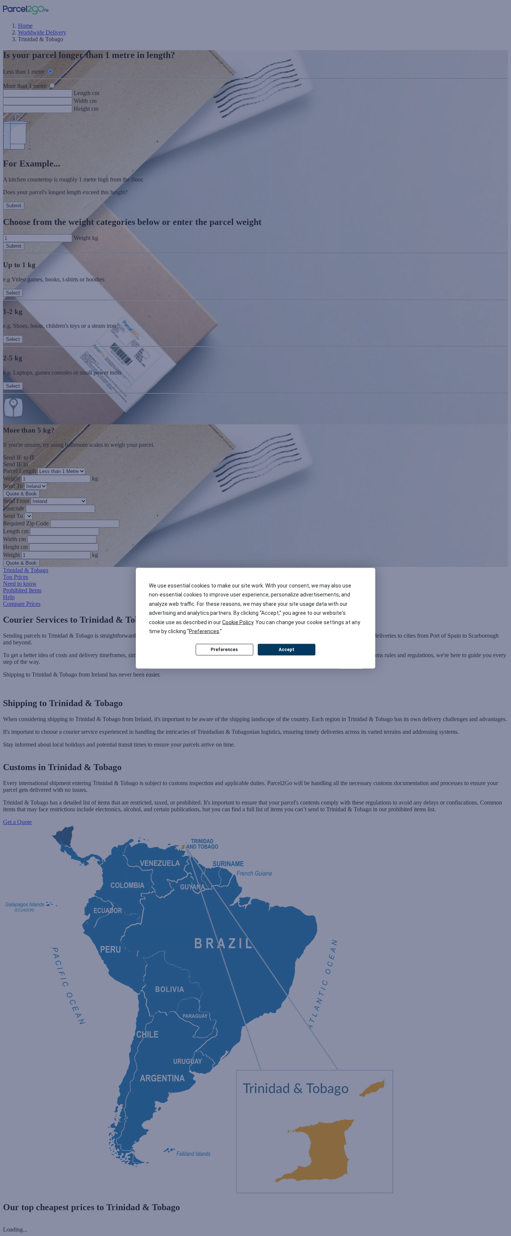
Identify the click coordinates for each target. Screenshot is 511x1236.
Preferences (224, 649)
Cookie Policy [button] (237, 622)
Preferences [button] (204, 631)
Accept (286, 649)
